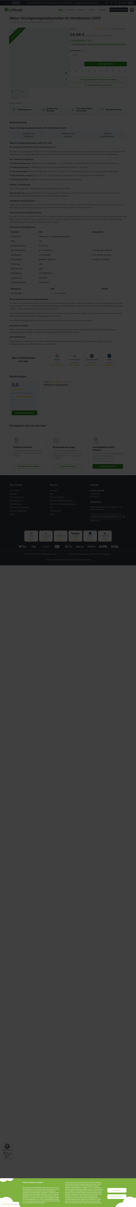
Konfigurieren (117, 1190)
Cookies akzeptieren (117, 1196)
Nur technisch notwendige (9, 1204)
